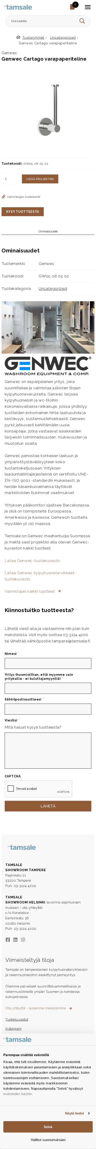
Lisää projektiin (40, 179)
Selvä (48, 1127)
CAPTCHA (13, 776)
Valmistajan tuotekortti (23, 197)
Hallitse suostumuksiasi (48, 1140)
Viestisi (12, 720)
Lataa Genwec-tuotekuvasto (32, 560)
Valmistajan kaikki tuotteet (30, 591)
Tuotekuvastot (16, 1019)
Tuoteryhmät (33, 37)
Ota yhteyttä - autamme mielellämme (36, 1008)
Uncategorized (63, 37)
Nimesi (12, 653)
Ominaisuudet (48, 231)
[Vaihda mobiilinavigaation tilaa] (88, 7)
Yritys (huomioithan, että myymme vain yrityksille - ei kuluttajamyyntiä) (39, 676)
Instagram (13, 1028)
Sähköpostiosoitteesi (24, 699)
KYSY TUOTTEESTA (22, 211)
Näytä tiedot (74, 1113)
